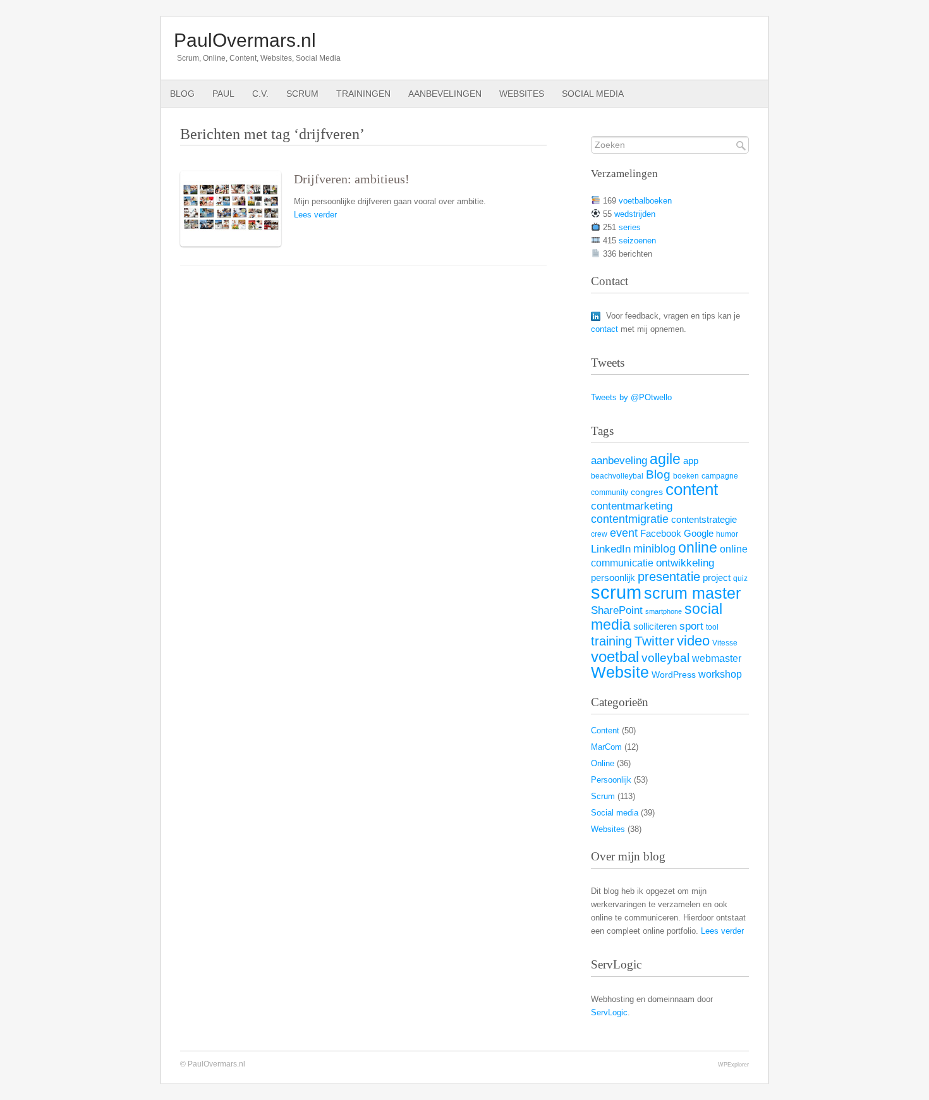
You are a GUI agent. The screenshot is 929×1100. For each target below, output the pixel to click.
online (697, 547)
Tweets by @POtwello (631, 397)
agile (665, 459)
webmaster (716, 658)
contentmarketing (631, 506)
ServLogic (609, 1012)
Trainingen (363, 94)
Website (620, 672)
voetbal (615, 656)
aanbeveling (619, 461)
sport (691, 626)
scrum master (692, 593)
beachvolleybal (617, 476)
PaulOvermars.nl (245, 40)
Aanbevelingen (445, 94)
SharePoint (617, 610)
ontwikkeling (685, 563)
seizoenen (637, 240)
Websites (521, 94)
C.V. (260, 94)
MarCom (606, 747)
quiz (740, 578)
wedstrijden (634, 214)
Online (602, 763)
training (611, 641)
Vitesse (725, 643)
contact (604, 329)
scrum (616, 592)
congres (647, 492)
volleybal (665, 657)
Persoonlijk (611, 780)
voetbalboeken (645, 200)
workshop (720, 674)
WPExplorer (733, 1064)
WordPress (674, 675)
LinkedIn (611, 548)
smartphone (663, 611)
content (691, 489)
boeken (686, 476)
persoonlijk (613, 577)
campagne (719, 476)
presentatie (669, 577)
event (624, 533)
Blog (182, 94)
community (609, 492)
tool (712, 627)
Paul (223, 94)
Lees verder (315, 214)
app (690, 461)
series (630, 227)
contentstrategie (704, 519)
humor (727, 534)
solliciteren (655, 626)
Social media (593, 94)
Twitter (654, 641)
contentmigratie (630, 519)
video (693, 641)
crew (599, 534)
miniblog (654, 548)
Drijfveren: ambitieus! (352, 179)
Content (605, 730)
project (717, 578)
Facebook (660, 533)
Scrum (302, 94)
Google (698, 534)
